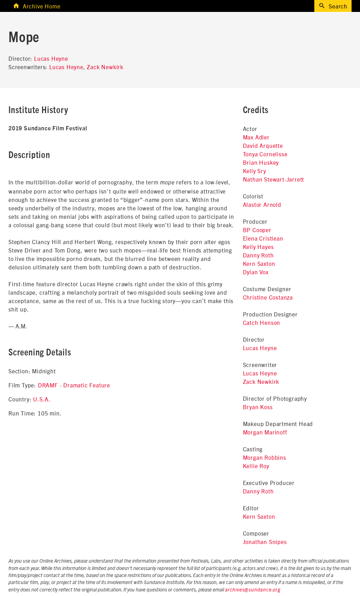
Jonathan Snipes (265, 541)
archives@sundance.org (253, 590)
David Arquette (263, 145)
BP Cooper (257, 229)
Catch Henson (262, 322)
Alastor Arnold (262, 204)
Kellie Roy (256, 465)
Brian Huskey (261, 162)
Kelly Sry (254, 170)
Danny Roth (258, 254)
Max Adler (256, 136)
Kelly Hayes (258, 246)
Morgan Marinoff (265, 431)
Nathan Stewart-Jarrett (273, 179)
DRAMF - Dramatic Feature (74, 384)
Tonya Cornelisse (265, 153)
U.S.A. (42, 398)
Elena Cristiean (263, 238)
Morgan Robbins (264, 457)
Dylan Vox (256, 271)
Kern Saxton (259, 263)
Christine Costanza (268, 297)
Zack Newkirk (105, 66)
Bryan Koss (258, 406)
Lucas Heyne (51, 58)
